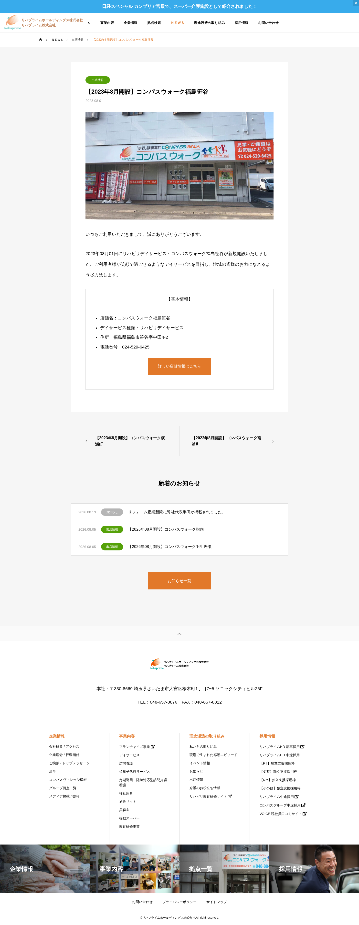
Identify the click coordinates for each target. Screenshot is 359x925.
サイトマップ (216, 902)
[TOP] (179, 633)
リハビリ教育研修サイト (208, 796)
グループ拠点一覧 (62, 788)
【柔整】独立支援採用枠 (278, 772)
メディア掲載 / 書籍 (64, 796)
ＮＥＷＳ (177, 23)
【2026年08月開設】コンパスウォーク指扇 (166, 529)
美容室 (124, 810)
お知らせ (112, 512)
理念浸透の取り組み (209, 23)
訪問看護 (126, 763)
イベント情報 (200, 763)
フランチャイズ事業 (134, 747)
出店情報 (98, 80)
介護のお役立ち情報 (205, 788)
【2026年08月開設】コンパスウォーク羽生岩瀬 (169, 547)
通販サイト (127, 802)
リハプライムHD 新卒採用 (280, 747)
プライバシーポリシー (179, 902)
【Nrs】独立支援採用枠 (278, 780)
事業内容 (107, 23)
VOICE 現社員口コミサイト (281, 814)
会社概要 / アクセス (64, 746)
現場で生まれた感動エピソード (213, 755)
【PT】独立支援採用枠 (277, 763)
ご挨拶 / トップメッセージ (69, 763)
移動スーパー (129, 818)
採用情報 (241, 23)
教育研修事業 (129, 826)
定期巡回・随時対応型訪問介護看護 (143, 782)
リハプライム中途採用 (277, 797)
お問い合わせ (268, 23)
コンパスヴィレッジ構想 (68, 780)
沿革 (52, 771)
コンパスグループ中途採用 (280, 805)
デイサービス (129, 755)
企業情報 (130, 23)
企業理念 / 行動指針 (64, 755)
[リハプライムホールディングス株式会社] (179, 664)
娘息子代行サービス (134, 772)
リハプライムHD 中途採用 (280, 755)
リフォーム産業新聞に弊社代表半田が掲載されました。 (177, 512)
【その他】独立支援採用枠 (280, 788)
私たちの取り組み (203, 746)
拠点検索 (154, 23)
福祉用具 (126, 793)
